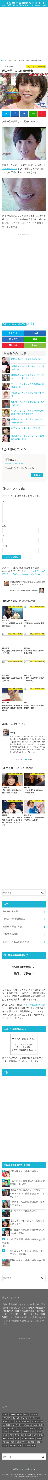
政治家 (17, 1438)
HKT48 (12, 1415)
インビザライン (8, 1421)
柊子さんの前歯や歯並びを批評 (25, 428)
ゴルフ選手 (6, 1425)
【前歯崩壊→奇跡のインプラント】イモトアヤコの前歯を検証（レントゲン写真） (27, 1193)
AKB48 (5, 1415)
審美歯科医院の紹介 (12, 926)
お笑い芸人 (6, 1418)
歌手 (12, 1442)
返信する (37, 475)
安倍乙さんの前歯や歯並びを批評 (26, 359)
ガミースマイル (37, 1421)
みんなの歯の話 (10, 911)
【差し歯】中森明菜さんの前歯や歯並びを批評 (27, 1222)
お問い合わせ (31, 1469)
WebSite (19, 760)
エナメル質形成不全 (23, 1421)
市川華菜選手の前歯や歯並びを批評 (27, 1239)
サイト (5, 546)
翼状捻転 (13, 1445)
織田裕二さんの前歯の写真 (23, 1211)
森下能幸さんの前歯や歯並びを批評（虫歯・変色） (27, 1231)
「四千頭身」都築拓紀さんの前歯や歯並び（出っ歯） (27, 1182)
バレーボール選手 (9, 1428)
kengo (13, 732)
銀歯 (33, 1445)
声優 (11, 1435)
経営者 (5, 1445)
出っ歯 (5, 1435)
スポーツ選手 (39, 1425)
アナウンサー (34, 1418)
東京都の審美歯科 (28, 1438)
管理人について (18, 1469)
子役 (4, 1438)
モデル (5, 1432)
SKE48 (19, 1415)
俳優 (33, 1432)
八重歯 (39, 1432)
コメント (5, 501)
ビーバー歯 (21, 1428)
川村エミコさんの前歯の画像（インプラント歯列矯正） (27, 1252)
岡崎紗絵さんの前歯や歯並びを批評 (27, 1260)
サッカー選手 (17, 1425)
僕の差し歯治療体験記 (14, 919)
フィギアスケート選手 (35, 1428)
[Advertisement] (24, 34)
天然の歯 (28, 1435)
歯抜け (39, 1442)
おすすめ (34, 1415)
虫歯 (19, 1445)
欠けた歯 (6, 1442)
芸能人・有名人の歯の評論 (15, 324)
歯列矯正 (31, 1442)
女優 (31, 324)
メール (5, 536)
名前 (4, 526)
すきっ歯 (16, 1418)
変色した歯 (19, 1435)
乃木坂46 (26, 1432)
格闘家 (39, 1438)
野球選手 (27, 1445)
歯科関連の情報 (10, 934)
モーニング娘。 (15, 1432)
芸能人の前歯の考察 (25, 1311)
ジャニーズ (28, 1425)
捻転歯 (10, 1438)
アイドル (24, 1418)
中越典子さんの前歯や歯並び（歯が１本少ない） (27, 1203)
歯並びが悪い (21, 1442)
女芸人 (41, 1435)
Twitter (29, 760)
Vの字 (26, 1415)
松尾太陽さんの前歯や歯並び (24, 1171)
